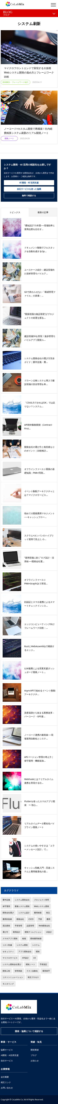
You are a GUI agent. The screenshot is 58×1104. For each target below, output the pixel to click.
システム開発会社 (22, 899)
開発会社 (20, 919)
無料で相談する (29, 195)
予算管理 (18, 925)
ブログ (34, 1055)
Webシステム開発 (41, 906)
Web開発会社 (44, 925)
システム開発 (22, 945)
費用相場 (37, 912)
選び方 (5, 932)
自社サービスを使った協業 (29, 189)
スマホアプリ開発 (10, 938)
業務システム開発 (22, 906)
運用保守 (46, 971)
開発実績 (35, 1049)
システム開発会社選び (12, 964)
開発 (38, 951)
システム (36, 945)
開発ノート (30, 964)
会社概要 (5, 1077)
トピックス (14, 212)
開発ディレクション (33, 932)
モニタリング (8, 983)
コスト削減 (7, 945)
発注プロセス (33, 977)
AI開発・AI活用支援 (10, 1055)
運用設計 (16, 932)
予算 (40, 919)
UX (34, 958)
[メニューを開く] (53, 4)
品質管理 (30, 925)
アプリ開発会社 (24, 951)
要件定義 (6, 899)
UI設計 (49, 932)
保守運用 (6, 906)
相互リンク (6, 1082)
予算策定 (43, 964)
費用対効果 (7, 919)
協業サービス (7, 1049)
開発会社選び (8, 912)
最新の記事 (43, 212)
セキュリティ (8, 951)
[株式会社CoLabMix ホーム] (19, 1007)
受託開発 (6, 925)
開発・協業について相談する (29, 1031)
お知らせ (35, 1060)
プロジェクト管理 (41, 899)
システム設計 (24, 912)
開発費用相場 (35, 938)
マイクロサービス (10, 958)
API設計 (25, 958)
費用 (48, 919)
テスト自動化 (32, 971)
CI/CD (31, 919)
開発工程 (6, 971)
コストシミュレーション (13, 977)
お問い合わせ (7, 1087)
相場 (24, 938)
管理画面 (18, 971)
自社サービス (7, 1060)
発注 (48, 912)
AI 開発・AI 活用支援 (29, 182)
